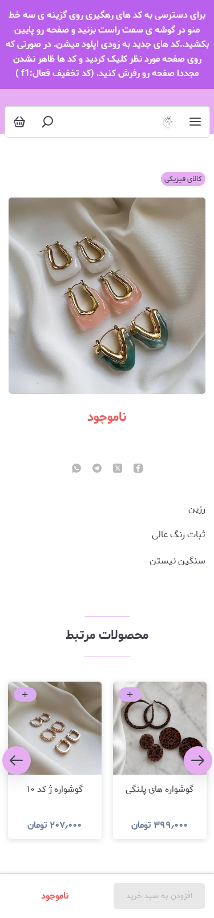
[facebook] (138, 469)
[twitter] (117, 469)
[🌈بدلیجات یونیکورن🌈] (168, 122)
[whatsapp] (76, 469)
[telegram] (97, 469)
